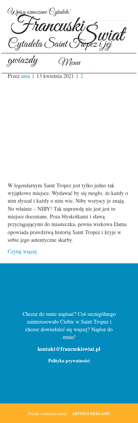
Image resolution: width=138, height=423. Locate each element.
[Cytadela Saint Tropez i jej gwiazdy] (69, 130)
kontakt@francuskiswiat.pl (69, 349)
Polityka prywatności (69, 360)
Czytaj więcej (22, 251)
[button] (56, 290)
